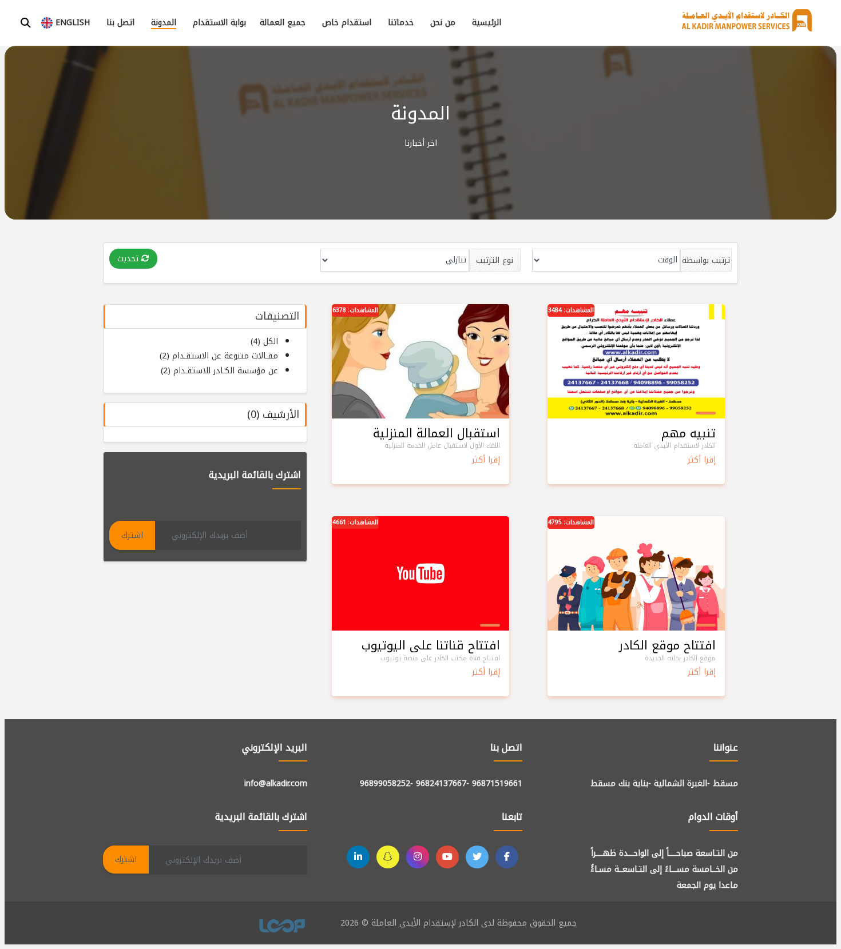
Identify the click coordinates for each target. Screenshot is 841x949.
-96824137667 (442, 783)
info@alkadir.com (275, 783)
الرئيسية (486, 22)
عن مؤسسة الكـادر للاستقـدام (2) (219, 370)
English (71, 22)
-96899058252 (386, 783)
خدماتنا (401, 22)
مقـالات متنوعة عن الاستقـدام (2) (219, 356)
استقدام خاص (346, 22)
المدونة (163, 22)
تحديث (129, 258)
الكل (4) (264, 341)
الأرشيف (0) (273, 414)
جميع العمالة (283, 22)
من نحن (442, 22)
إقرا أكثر (702, 460)
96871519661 (497, 783)
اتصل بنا (120, 22)
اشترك (132, 535)
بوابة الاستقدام (219, 22)
